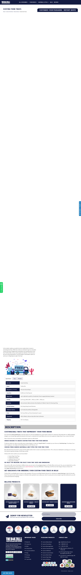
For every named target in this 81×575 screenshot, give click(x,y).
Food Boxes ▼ (33, 2)
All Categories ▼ (23, 2)
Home (4, 11)
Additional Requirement (63, 67)
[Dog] (13, 272)
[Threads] (21, 272)
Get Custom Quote (57, 87)
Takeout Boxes (16, 11)
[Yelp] (19, 272)
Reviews (56, 2)
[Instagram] (9, 272)
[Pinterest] (11, 272)
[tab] (8, 93)
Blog (51, 2)
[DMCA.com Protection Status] (9, 280)
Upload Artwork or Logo (42, 67)
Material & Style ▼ (43, 2)
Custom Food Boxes (9, 11)
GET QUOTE (12, 221)
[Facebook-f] (7, 272)
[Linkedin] (17, 272)
